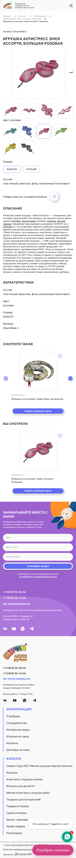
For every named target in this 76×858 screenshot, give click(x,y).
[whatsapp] (23, 629)
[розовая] (44, 131)
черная (7, 224)
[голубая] (10, 131)
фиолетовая (28, 221)
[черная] (27, 148)
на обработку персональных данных (38, 576)
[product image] (38, 72)
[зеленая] (60, 131)
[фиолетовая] (27, 131)
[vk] (5, 629)
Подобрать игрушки (52, 850)
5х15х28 (7, 226)
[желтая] (10, 148)
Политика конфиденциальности (19, 849)
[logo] (38, 652)
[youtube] (14, 629)
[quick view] (38, 371)
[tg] (32, 629)
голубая (16, 221)
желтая (61, 221)
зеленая (51, 221)
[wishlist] (60, 356)
